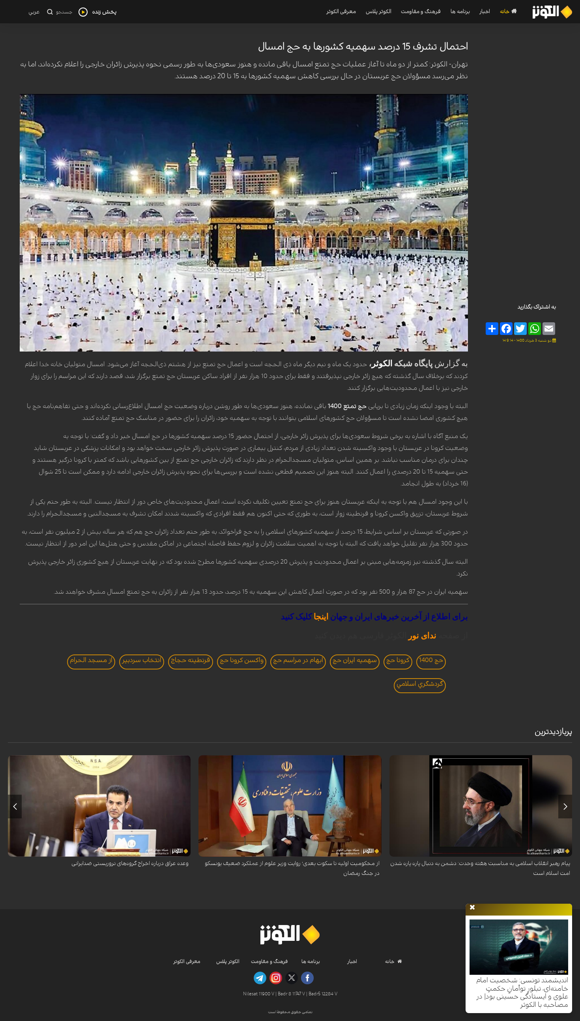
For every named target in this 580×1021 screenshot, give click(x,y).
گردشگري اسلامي (420, 684)
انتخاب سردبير (141, 660)
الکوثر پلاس (378, 11)
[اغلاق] (472, 907)
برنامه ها (460, 11)
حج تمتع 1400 (347, 406)
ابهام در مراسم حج (298, 660)
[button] (565, 806)
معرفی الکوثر (341, 11)
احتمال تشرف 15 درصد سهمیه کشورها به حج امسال (363, 46)
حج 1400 (431, 660)
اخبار (484, 11)
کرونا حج (398, 660)
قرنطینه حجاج (190, 660)
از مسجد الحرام (91, 660)
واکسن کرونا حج (242, 660)
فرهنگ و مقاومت (421, 11)
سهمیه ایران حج (355, 660)
